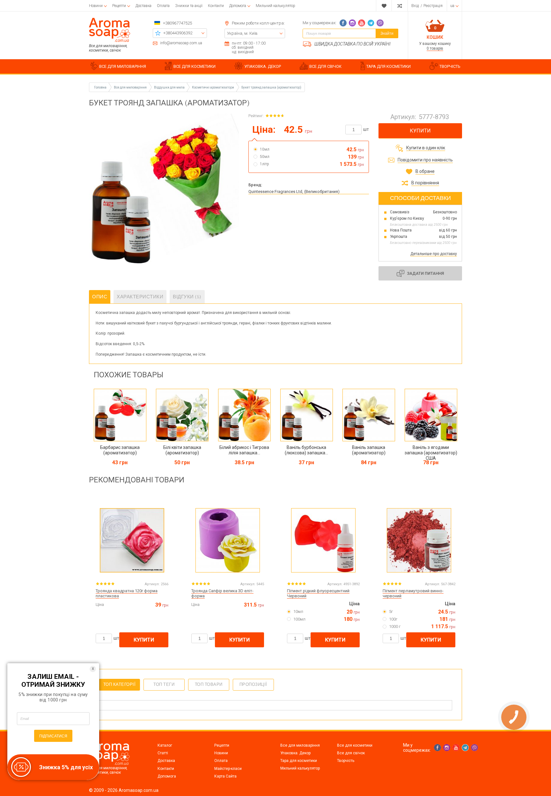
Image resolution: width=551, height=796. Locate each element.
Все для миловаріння (300, 745)
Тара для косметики (298, 760)
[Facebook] (343, 22)
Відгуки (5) (187, 297)
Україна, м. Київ (242, 33)
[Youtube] (361, 22)
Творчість (345, 760)
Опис (99, 297)
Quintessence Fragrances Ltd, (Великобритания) (294, 191)
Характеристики (140, 297)
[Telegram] (370, 22)
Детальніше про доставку (433, 254)
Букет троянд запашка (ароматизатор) (271, 87)
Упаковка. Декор (295, 753)
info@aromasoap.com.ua (181, 43)
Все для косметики (354, 745)
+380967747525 (177, 23)
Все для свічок (351, 753)
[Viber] (380, 22)
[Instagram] (352, 22)
